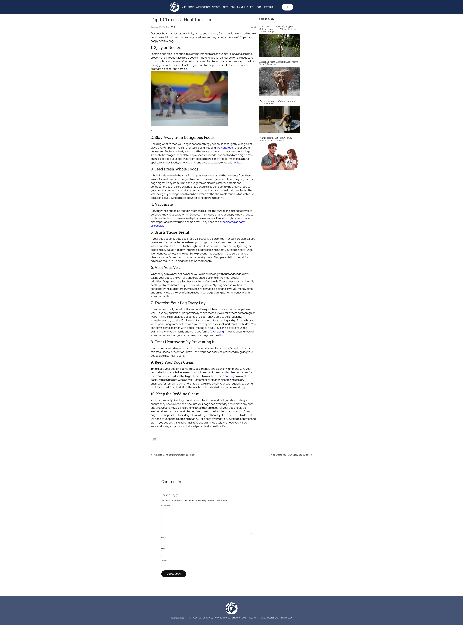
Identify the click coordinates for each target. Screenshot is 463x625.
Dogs (154, 439)
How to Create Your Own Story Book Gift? (288, 454)
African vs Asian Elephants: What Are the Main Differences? (278, 63)
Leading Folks (185, 618)
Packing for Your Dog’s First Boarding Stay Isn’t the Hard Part (279, 102)
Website (164, 560)
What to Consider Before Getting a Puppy (174, 454)
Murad (253, 27)
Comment (165, 506)
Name (164, 537)
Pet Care (170, 27)
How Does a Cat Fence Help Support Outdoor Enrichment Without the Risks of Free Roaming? (279, 29)
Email (164, 548)
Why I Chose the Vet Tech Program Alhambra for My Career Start (275, 139)
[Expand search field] (287, 7)
